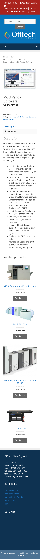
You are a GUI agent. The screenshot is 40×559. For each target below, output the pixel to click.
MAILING (17, 59)
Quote (15, 8)
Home (5, 57)
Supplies (24, 8)
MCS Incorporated (9, 119)
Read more (20, 298)
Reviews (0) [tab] (10, 131)
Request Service (11, 494)
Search (20, 27)
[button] (33, 69)
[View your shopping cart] (37, 46)
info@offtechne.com (28, 3)
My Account (32, 11)
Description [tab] (10, 126)
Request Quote (11, 490)
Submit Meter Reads (16, 11)
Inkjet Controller (30, 117)
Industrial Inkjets (18, 117)
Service (32, 8)
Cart (6, 504)
